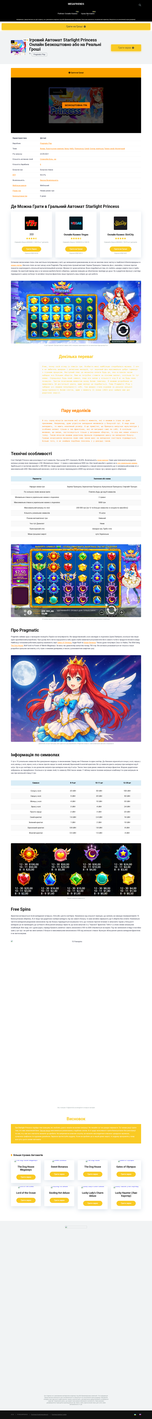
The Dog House (17, 646)
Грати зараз (125, 47)
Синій (86, 149)
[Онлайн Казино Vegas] (76, 229)
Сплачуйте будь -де (48, 159)
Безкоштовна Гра (76, 105)
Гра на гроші (45, 1130)
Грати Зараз (31, 249)
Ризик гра (17, 191)
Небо (71, 149)
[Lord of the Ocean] (26, 1186)
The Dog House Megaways (26, 1168)
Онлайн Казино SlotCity (120, 234)
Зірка (66, 149)
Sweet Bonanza (90, 643)
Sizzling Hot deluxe (59, 1192)
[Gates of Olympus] (126, 1160)
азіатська (99, 149)
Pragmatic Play (39, 54)
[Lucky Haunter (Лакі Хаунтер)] (126, 1186)
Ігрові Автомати (87, 14)
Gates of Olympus (65, 643)
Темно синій (109, 149)
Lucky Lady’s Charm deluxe (92, 1194)
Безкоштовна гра (20, 196)
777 (31, 234)
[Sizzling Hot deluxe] (59, 1186)
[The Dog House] (93, 1160)
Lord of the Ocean (26, 1192)
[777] (31, 229)
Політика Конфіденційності (39, 1414)
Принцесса (79, 149)
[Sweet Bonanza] (59, 1160)
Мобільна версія (19, 185)
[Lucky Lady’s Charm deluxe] (92, 1186)
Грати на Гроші (77, 73)
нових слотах (16, 265)
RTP (14, 175)
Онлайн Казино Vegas (76, 234)
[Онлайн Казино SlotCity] (120, 229)
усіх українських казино (127, 463)
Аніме (42, 149)
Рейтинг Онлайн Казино (67, 14)
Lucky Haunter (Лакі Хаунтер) (126, 1194)
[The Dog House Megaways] (25, 1160)
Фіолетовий (120, 149)
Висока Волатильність (49, 180)
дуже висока (102, 460)
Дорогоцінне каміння (55, 149)
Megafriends (76, 4)
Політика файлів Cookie (59, 1414)
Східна (92, 149)
